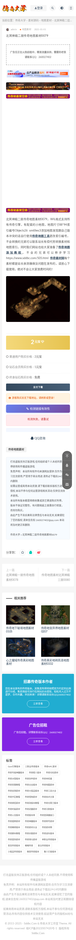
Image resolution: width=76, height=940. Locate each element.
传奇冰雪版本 (14, 779)
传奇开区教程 (14, 797)
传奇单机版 (47, 779)
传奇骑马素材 (31, 840)
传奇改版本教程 (32, 803)
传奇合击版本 (31, 785)
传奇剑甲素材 (31, 779)
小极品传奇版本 (15, 852)
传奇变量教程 (14, 785)
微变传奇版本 (33, 852)
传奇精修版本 (14, 827)
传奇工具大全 (50, 791)
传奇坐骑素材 (14, 791)
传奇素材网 (47, 827)
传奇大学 (20, 20)
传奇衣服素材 (31, 834)
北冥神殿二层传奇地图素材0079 (39, 535)
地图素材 (46, 20)
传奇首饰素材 (14, 840)
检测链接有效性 (40, 408)
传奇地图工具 (41, 236)
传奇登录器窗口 (47, 815)
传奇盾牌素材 (14, 821)
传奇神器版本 (31, 821)
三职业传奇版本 (32, 767)
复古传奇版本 (44, 846)
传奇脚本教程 (14, 834)
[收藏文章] (22, 553)
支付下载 (38, 387)
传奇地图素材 (16, 449)
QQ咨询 (39, 438)
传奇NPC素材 (50, 767)
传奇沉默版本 (48, 809)
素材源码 (33, 20)
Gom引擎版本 (14, 767)
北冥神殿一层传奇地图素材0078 (20, 577)
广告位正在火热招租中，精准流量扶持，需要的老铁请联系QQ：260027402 (38, 54)
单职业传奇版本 (49, 840)
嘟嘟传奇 (29, 846)
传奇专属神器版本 (16, 773)
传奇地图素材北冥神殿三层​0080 (56, 577)
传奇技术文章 (48, 797)
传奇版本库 (30, 815)
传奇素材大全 (31, 827)
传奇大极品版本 (32, 791)
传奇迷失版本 (48, 834)
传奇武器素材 (31, 809)
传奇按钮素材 (14, 803)
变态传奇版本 (14, 846)
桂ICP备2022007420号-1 (41, 928)
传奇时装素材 (14, 809)
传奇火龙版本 (14, 815)
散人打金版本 (50, 852)
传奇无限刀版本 (51, 803)
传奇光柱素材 (52, 773)
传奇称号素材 (48, 821)
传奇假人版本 (35, 773)
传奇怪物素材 (31, 797)
